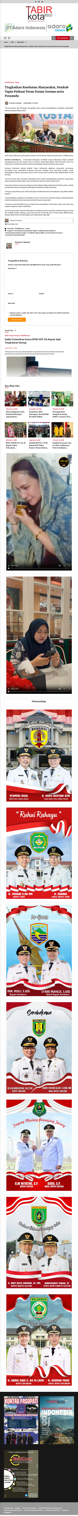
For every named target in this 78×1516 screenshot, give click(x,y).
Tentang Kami (8, 1508)
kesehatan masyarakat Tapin (26, 231)
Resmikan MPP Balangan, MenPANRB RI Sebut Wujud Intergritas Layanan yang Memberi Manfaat (39, 414)
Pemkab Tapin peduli (36, 233)
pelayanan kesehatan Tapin (15, 233)
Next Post (9, 330)
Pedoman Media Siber (52, 1510)
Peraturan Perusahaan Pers (13, 1510)
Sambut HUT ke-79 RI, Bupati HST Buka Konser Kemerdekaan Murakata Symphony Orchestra (38, 445)
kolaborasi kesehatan (47, 231)
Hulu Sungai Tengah (12, 335)
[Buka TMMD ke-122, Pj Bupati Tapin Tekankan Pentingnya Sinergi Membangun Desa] (16, 429)
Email (41, 294)
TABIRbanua (9, 82)
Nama (11, 294)
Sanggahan (7, 1512)
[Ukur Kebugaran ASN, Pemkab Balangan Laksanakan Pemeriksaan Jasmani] (16, 398)
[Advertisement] (39, 63)
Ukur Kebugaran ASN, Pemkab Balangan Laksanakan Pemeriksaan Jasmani (15, 414)
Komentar (12, 268)
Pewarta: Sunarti (15, 220)
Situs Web (11, 303)
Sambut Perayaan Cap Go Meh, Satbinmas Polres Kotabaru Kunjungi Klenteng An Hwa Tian (62, 445)
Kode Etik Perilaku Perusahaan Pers (50, 1508)
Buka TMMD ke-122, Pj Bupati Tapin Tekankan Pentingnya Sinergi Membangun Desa (15, 445)
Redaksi (18, 1508)
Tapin (17, 82)
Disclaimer (65, 1510)
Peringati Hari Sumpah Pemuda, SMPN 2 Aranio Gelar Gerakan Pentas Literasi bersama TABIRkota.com (62, 414)
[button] (53, 38)
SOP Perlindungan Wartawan (33, 1510)
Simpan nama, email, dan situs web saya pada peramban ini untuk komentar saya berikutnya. (39, 314)
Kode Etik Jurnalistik (29, 1508)
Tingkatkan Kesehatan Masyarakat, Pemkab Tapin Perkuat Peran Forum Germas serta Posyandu (36, 91)
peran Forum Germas (54, 233)
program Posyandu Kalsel (15, 235)
